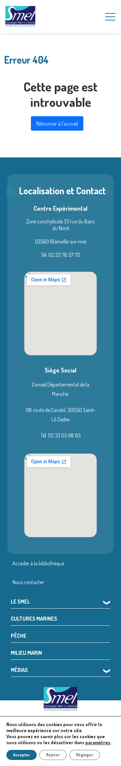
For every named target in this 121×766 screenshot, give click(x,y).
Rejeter (53, 754)
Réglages (84, 754)
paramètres (97, 742)
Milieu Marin (26, 652)
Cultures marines (34, 618)
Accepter (21, 754)
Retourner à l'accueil (57, 123)
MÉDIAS (19, 670)
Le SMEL (20, 601)
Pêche (19, 635)
